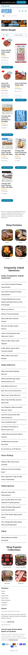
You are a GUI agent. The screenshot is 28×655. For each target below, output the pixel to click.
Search (3, 593)
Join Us (3, 591)
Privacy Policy (5, 595)
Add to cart (7, 67)
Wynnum (9, 618)
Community (4, 602)
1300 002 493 (5, 6)
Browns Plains (16, 614)
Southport (3, 618)
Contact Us (4, 604)
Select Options (7, 134)
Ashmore (10, 614)
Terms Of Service (5, 600)
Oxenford (17, 616)
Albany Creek (4, 614)
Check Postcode (21, 2)
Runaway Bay (23, 616)
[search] (16, 15)
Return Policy (4, 597)
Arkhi (16, 650)
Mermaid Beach (4, 616)
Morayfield (11, 616)
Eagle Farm (23, 614)
